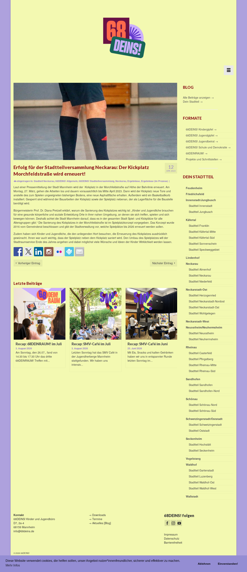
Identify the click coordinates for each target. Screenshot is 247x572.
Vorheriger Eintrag (29, 263)
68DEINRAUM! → (196, 153)
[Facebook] (167, 523)
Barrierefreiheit (173, 542)
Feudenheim (194, 188)
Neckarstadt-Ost (196, 289)
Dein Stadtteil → (193, 101)
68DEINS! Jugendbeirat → (202, 141)
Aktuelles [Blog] (101, 523)
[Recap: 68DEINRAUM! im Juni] (162, 314)
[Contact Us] (79, 251)
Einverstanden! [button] (228, 563)
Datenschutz (171, 538)
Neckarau (120, 181)
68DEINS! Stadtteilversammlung (96, 181)
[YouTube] (179, 523)
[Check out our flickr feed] (59, 251)
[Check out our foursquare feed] (69, 251)
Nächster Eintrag (162, 263)
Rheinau (191, 347)
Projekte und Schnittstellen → (204, 159)
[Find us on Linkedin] (38, 251)
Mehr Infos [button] (13, 565)
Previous (17, 332)
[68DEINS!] (123, 37)
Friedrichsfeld (195, 194)
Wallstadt (192, 496)
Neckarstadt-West (197, 321)
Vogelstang (193, 458)
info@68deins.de (24, 531)
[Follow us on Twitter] (28, 251)
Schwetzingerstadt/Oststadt (204, 419)
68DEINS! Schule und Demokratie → (208, 147)
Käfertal (191, 220)
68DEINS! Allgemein (66, 181)
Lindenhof (193, 258)
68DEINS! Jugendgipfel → (202, 135)
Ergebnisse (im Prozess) (154, 181)
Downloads (99, 515)
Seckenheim (194, 439)
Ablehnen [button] (204, 563)
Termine (97, 519)
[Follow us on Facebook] (18, 251)
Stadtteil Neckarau (44, 181)
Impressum (171, 534)
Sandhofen (193, 379)
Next (173, 332)
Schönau (192, 399)
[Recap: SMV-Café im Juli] (50, 314)
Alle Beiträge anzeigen (197, 97)
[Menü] (228, 70)
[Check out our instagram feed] (48, 251)
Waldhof (191, 464)
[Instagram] (173, 523)
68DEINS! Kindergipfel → (201, 129)
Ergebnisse (133, 181)
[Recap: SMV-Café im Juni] (106, 314)
